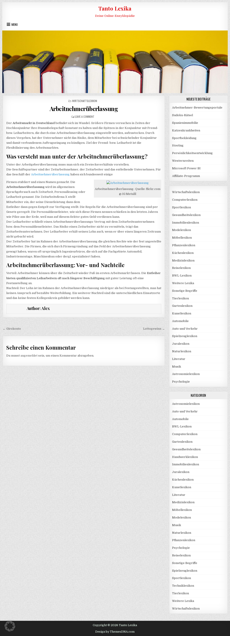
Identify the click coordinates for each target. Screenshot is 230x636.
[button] (10, 626)
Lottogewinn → (154, 328)
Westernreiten (183, 160)
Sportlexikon (181, 207)
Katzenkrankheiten (186, 130)
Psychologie (181, 381)
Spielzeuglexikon (184, 336)
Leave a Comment (84, 116)
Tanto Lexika (114, 8)
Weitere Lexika (183, 283)
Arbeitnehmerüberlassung (84, 109)
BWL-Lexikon (182, 275)
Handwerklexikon (185, 457)
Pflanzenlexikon (183, 245)
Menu (14, 24)
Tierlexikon (180, 298)
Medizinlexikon (183, 260)
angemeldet (29, 355)
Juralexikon (180, 343)
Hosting (178, 145)
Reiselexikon (181, 268)
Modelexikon (181, 230)
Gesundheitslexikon (186, 215)
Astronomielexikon (186, 374)
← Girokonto (12, 328)
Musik (176, 366)
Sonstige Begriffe (184, 290)
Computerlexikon (184, 199)
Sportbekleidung (184, 138)
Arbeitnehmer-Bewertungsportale (197, 107)
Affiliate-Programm (186, 176)
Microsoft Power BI (186, 168)
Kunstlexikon (181, 313)
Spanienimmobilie (185, 122)
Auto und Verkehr (185, 328)
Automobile (180, 321)
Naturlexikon (181, 351)
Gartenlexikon (182, 305)
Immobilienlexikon (185, 222)
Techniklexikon (183, 585)
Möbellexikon (182, 237)
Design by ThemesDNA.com (115, 631)
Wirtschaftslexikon (84, 101)
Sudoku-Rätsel (182, 115)
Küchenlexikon (183, 253)
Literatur (178, 359)
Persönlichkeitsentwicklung (192, 153)
